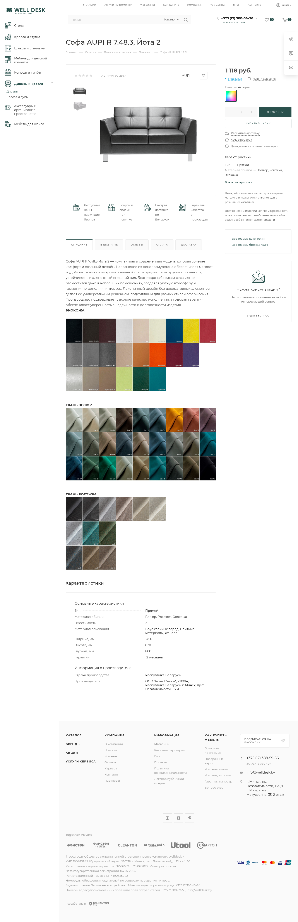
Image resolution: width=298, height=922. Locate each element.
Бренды (73, 744)
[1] (76, 75)
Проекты (160, 762)
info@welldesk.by (261, 772)
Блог (157, 756)
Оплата (162, 244)
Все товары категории (248, 238)
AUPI (186, 76)
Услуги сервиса (81, 761)
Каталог (74, 735)
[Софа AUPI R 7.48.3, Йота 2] (148, 134)
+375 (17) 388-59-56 (237, 18)
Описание (79, 244)
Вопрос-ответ (215, 787)
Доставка (188, 244)
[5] (90, 75)
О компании (113, 744)
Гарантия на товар (218, 781)
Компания (114, 735)
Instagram (167, 818)
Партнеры (112, 780)
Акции (72, 752)
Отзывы (137, 244)
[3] (83, 75)
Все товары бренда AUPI (250, 244)
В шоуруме (109, 244)
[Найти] (185, 19)
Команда (111, 756)
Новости (110, 750)
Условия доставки (218, 775)
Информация (167, 735)
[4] (87, 75)
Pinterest (189, 818)
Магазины (162, 744)
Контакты (111, 774)
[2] (79, 75)
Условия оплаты (216, 769)
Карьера (110, 768)
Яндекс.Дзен (178, 818)
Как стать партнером (169, 750)
